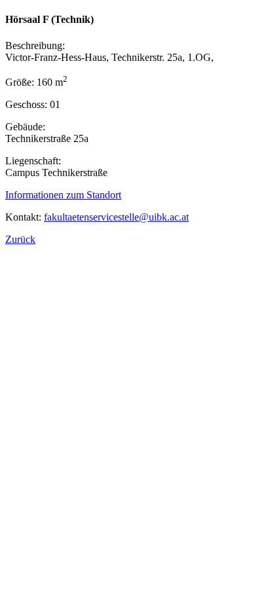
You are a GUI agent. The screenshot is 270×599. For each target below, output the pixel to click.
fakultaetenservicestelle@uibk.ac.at (116, 217)
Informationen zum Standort (63, 194)
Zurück (20, 239)
